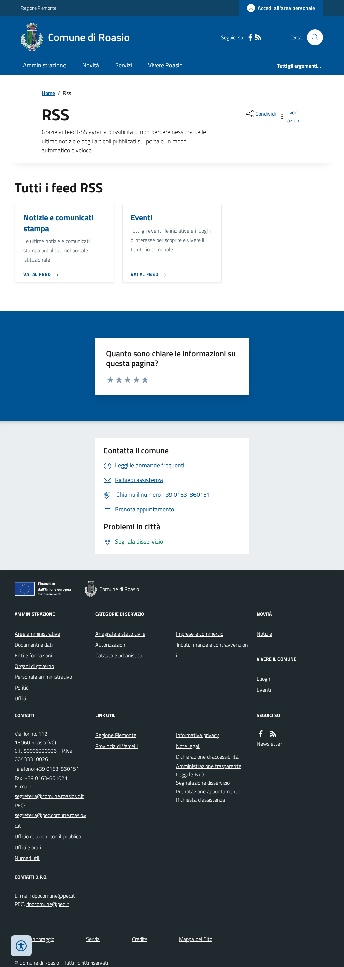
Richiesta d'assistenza (200, 800)
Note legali (188, 746)
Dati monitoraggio (34, 939)
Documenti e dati (34, 645)
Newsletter (269, 744)
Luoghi (264, 679)
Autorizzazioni (110, 645)
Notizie (264, 634)
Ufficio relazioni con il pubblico (48, 836)
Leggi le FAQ (190, 774)
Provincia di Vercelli (116, 746)
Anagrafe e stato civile (120, 634)
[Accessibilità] (21, 945)
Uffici (20, 698)
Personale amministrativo (43, 677)
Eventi (264, 689)
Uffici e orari (28, 847)
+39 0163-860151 (57, 769)
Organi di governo (34, 666)
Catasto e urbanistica (118, 655)
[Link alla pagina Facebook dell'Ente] (261, 734)
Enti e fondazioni (33, 655)
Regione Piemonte (38, 7)
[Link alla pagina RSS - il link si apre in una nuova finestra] (258, 37)
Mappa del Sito (195, 939)
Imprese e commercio (199, 634)
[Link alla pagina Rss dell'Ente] (273, 734)
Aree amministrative (37, 634)
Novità (90, 65)
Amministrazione (44, 65)
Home (48, 93)
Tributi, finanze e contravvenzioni (212, 650)
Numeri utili (27, 858)
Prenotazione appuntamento (208, 791)
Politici (22, 687)
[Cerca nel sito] (312, 37)
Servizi (123, 65)
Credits (139, 939)
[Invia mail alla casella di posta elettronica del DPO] (53, 896)
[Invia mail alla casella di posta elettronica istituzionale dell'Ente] (49, 796)
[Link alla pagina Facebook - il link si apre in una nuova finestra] (250, 37)
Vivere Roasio (165, 65)
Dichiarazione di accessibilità (207, 757)
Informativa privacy (197, 735)
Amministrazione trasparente (208, 766)
